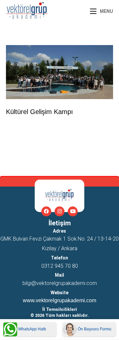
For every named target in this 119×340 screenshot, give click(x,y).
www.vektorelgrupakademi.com (59, 300)
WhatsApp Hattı (31, 329)
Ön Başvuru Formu (94, 329)
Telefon (59, 257)
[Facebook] (46, 211)
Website (59, 292)
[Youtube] (73, 211)
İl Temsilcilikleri (59, 309)
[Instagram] (59, 211)
